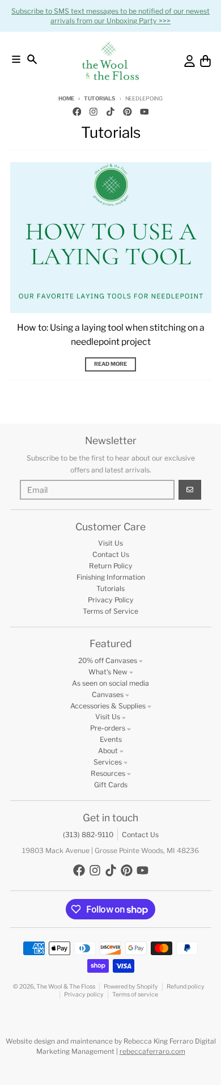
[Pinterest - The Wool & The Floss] (127, 111)
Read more (110, 364)
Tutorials (100, 98)
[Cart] (205, 61)
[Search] (32, 59)
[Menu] (16, 59)
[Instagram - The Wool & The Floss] (93, 111)
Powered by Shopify (131, 986)
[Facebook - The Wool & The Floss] (76, 111)
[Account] (190, 61)
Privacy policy (84, 994)
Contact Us (140, 834)
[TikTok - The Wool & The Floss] (110, 111)
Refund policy (186, 986)
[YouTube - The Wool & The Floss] (144, 111)
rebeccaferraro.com (152, 1051)
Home (66, 98)
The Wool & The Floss (65, 986)
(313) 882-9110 (88, 834)
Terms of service (135, 994)
